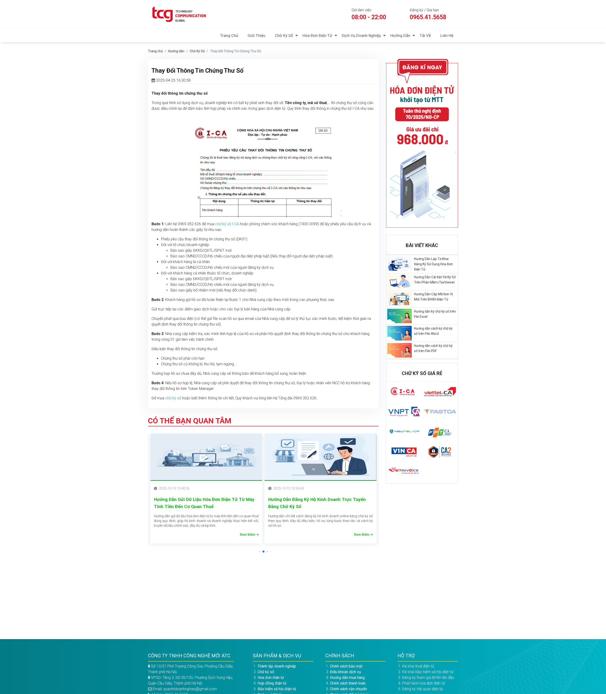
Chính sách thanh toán (347, 683)
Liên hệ (446, 35)
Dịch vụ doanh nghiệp (361, 35)
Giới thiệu (256, 35)
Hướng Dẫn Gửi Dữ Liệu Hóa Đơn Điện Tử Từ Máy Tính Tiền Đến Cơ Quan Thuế (204, 503)
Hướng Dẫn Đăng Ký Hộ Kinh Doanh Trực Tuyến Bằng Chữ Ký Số (317, 503)
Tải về (425, 35)
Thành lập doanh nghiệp (277, 666)
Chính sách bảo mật (346, 666)
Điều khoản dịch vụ (345, 672)
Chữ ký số (284, 35)
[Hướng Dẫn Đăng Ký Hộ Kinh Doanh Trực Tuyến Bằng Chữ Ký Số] (321, 457)
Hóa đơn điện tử (317, 35)
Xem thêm (248, 534)
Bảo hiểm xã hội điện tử (277, 689)
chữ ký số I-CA (227, 224)
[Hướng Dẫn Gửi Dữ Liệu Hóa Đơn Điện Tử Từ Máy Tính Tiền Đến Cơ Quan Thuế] (206, 457)
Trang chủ (229, 35)
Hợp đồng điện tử (272, 683)
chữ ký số (173, 398)
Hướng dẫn (400, 35)
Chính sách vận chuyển (348, 689)
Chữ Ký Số (197, 51)
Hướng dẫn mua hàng (347, 677)
